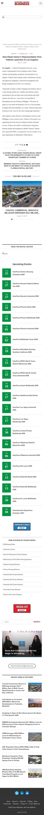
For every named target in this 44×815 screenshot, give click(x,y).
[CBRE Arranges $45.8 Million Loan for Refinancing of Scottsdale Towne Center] (35, 736)
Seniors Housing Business (11, 569)
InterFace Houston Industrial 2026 (26, 296)
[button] (4, 200)
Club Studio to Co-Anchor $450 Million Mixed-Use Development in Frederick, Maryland (12, 703)
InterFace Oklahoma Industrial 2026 (26, 455)
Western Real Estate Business (12, 594)
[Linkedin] (22, 793)
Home (8, 801)
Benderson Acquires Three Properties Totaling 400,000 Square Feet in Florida (12, 758)
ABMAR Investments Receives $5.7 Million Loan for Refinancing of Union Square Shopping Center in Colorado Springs (22, 724)
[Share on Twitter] (22, 145)
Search (37, 622)
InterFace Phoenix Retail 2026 (24, 307)
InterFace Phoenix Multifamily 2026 (26, 318)
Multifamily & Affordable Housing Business (17, 559)
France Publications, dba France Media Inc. (24, 807)
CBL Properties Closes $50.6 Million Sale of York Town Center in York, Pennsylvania (20, 748)
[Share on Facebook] (20, 145)
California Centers (9, 549)
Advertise (16, 804)
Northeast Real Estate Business (13, 579)
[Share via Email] (27, 145)
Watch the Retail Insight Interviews (22, 666)
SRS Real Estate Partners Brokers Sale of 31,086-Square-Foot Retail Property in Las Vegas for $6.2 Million (14, 773)
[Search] (40, 3)
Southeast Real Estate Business (13, 584)
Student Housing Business (11, 564)
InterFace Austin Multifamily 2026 (25, 385)
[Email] (27, 793)
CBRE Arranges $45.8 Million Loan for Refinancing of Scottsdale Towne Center (13, 735)
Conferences (7, 804)
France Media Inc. (35, 804)
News (35, 801)
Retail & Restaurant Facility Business (15, 554)
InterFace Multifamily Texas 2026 (25, 339)
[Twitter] (17, 793)
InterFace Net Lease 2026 (22, 466)
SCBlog (29, 801)
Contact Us (23, 804)
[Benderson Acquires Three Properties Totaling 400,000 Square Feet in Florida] (35, 759)
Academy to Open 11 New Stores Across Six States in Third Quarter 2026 (21, 714)
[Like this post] (17, 145)
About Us (15, 801)
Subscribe (23, 801)
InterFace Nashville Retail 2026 (24, 477)
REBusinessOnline (9, 544)
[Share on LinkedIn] (24, 145)
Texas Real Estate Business (11, 589)
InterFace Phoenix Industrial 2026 (25, 328)
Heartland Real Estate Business (13, 574)
